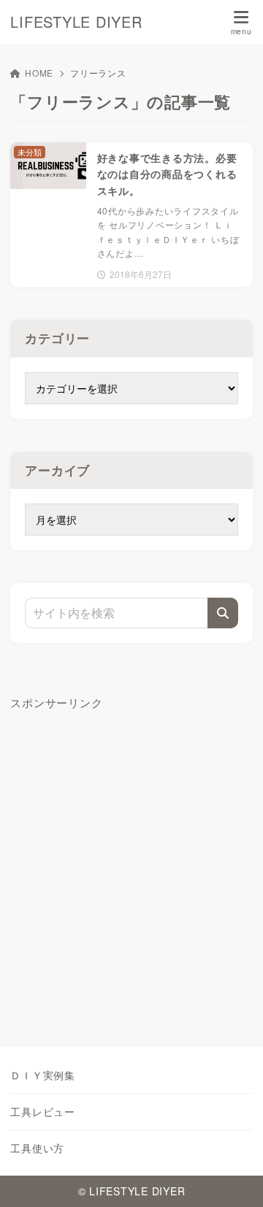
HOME (39, 72)
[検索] (222, 613)
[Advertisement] (131, 863)
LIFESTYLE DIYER (76, 22)
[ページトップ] (233, 1177)
